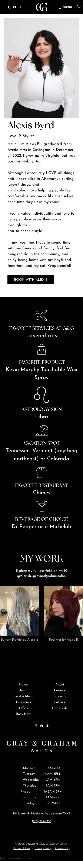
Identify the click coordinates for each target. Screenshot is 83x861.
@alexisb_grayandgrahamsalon (41, 576)
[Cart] (78, 6)
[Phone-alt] (9, 7)
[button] (26, 650)
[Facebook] (14, 7)
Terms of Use (22, 848)
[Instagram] (20, 7)
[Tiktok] (47, 726)
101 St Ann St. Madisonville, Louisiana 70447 (41, 813)
